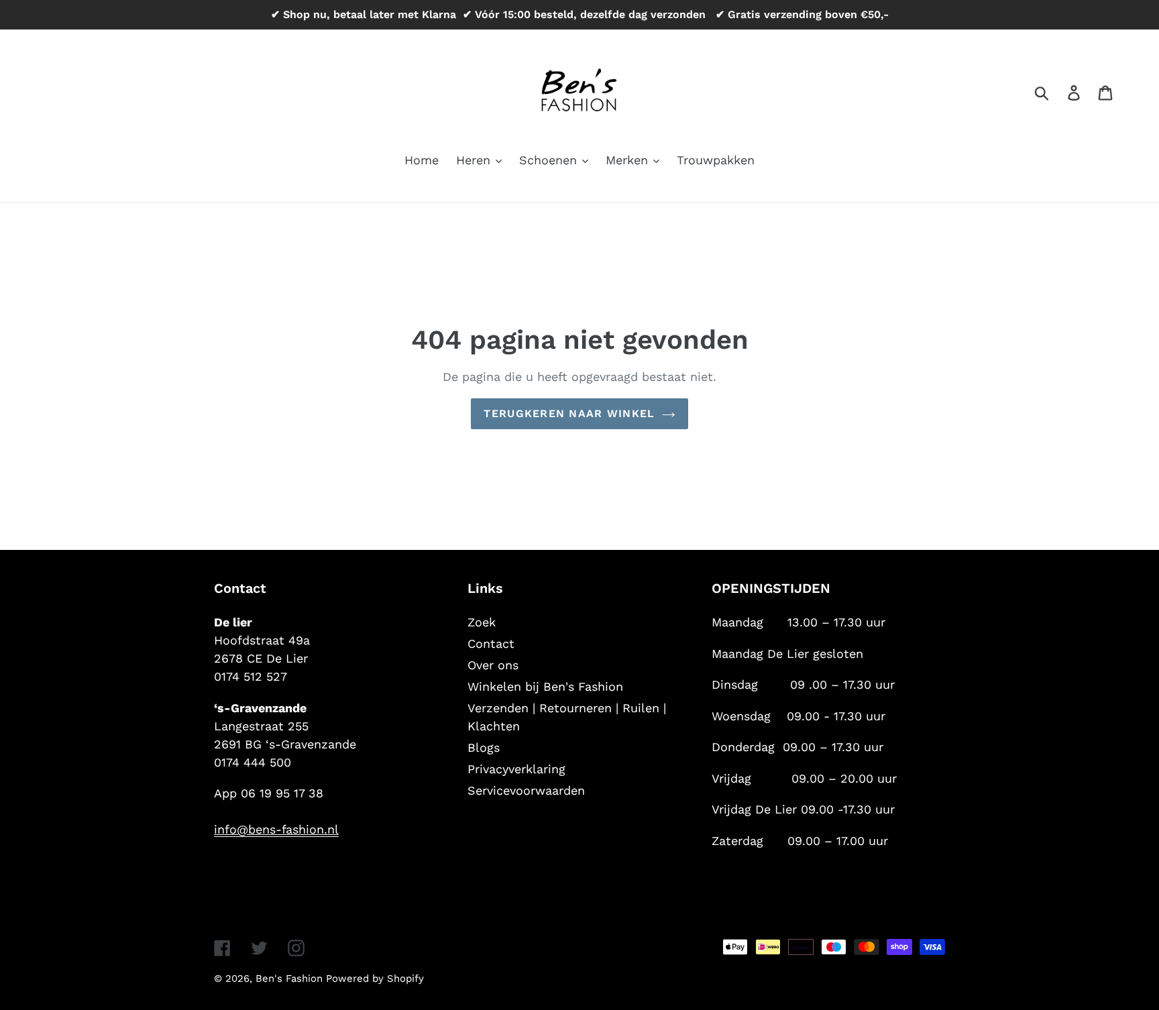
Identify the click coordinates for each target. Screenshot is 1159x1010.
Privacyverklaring (516, 769)
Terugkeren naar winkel (569, 413)
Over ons (492, 665)
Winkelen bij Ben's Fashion (545, 686)
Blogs (483, 747)
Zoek (481, 622)
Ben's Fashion (291, 978)
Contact (490, 643)
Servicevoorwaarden (526, 790)
